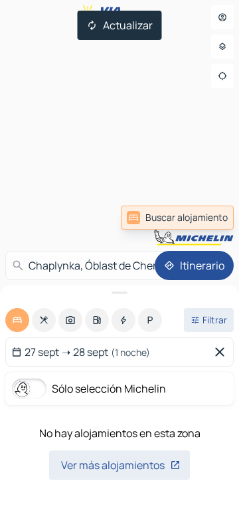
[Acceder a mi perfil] (222, 17)
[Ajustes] (222, 47)
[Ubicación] (222, 76)
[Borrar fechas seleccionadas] (222, 352)
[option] (17, 320)
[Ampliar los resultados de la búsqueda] (119, 292)
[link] (177, 218)
